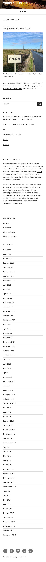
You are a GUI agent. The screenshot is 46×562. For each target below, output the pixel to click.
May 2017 (7, 500)
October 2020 (8, 351)
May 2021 (7, 324)
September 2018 (9, 443)
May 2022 (7, 289)
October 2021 (8, 316)
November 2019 (9, 395)
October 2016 (8, 531)
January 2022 (8, 307)
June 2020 (7, 364)
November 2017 (9, 478)
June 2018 (7, 452)
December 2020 (9, 342)
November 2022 (9, 272)
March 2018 (7, 465)
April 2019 (7, 412)
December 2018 (9, 430)
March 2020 (7, 377)
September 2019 (9, 403)
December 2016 (9, 522)
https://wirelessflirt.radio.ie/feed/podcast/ (18, 124)
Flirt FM (39, 172)
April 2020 (7, 373)
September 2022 (9, 281)
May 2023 (7, 250)
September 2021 (9, 320)
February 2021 (8, 338)
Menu (24, 12)
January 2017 (8, 517)
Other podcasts (9, 232)
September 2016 (9, 535)
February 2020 (8, 381)
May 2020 (7, 368)
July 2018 (6, 447)
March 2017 (7, 509)
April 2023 (7, 254)
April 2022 (7, 294)
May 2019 (7, 408)
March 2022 (7, 298)
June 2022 (7, 285)
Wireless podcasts (10, 237)
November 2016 (9, 526)
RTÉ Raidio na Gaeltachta (12, 89)
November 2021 (9, 311)
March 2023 (7, 259)
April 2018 (7, 460)
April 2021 (7, 329)
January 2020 (8, 386)
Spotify (5, 140)
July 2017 (6, 491)
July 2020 (6, 360)
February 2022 (8, 302)
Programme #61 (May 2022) (16, 28)
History (6, 223)
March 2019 (7, 417)
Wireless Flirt (15, 3)
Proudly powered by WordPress (14, 557)
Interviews (7, 228)
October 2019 (8, 399)
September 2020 (9, 355)
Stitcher (6, 145)
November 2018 (9, 434)
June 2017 (7, 496)
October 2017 (8, 482)
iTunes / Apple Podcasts (12, 134)
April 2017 (7, 504)
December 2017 (9, 474)
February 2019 (8, 421)
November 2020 (9, 346)
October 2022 (8, 276)
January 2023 (8, 267)
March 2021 (7, 333)
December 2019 (9, 390)
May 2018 (7, 456)
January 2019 (8, 425)
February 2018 (8, 469)
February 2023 (8, 263)
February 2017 (8, 513)
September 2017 (9, 487)
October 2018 (8, 438)
